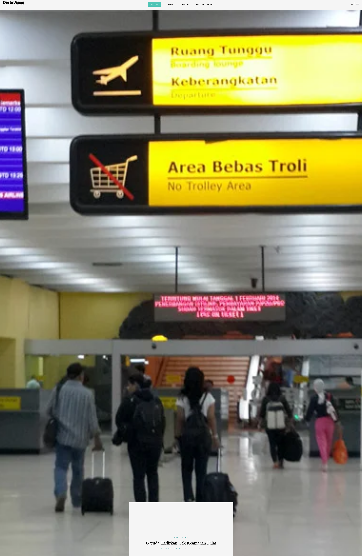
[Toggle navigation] (351, 3)
